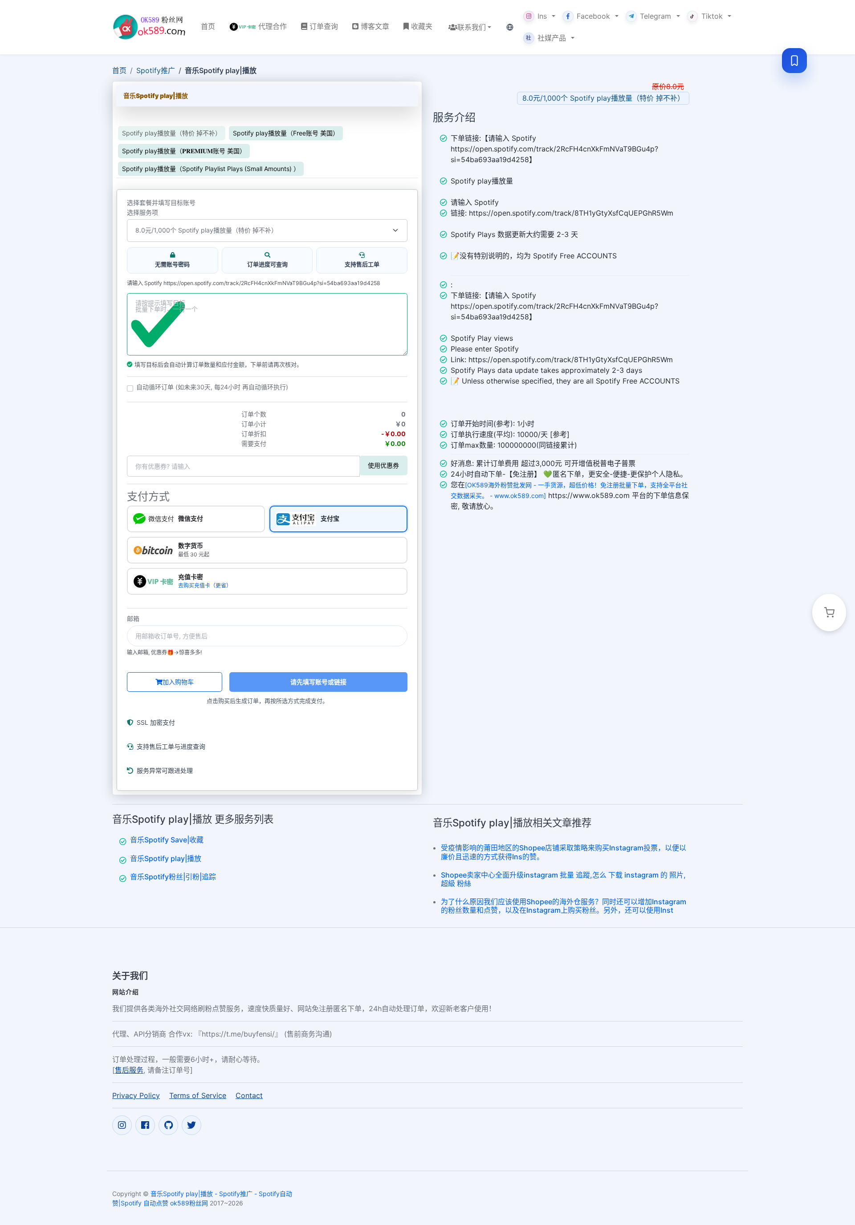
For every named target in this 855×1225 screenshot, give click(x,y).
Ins (542, 16)
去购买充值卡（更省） (205, 585)
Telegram (655, 16)
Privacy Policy (136, 1094)
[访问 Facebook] (145, 1125)
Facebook (593, 16)
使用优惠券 (383, 465)
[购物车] (829, 612)
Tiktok (712, 16)
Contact (249, 1094)
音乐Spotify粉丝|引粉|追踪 (173, 876)
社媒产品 (546, 37)
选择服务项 (142, 212)
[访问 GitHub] (168, 1125)
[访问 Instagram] (122, 1125)
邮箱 (133, 619)
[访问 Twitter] (191, 1125)
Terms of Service (197, 1094)
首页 (119, 70)
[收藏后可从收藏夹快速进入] (794, 60)
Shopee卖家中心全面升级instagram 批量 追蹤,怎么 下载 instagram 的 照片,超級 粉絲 (563, 879)
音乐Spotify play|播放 (165, 858)
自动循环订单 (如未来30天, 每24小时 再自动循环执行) (212, 387)
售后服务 (129, 1069)
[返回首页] (149, 27)
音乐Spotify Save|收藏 (167, 839)
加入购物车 (178, 682)
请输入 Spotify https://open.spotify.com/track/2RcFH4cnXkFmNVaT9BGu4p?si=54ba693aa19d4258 (253, 283)
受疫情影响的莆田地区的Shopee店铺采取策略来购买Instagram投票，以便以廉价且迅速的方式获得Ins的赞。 (563, 852)
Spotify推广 (155, 70)
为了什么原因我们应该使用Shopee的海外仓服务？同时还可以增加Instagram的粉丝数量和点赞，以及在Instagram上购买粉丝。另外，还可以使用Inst (563, 906)
